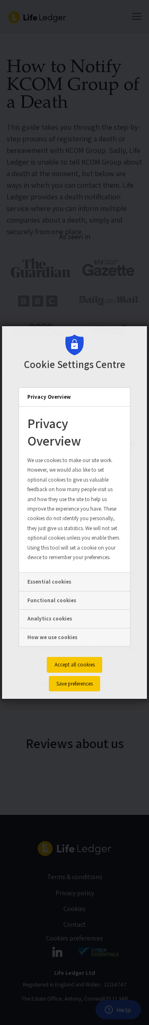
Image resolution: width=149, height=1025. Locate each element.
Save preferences (74, 683)
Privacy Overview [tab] (49, 396)
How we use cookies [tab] (52, 637)
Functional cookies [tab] (51, 600)
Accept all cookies (75, 664)
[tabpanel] (74, 490)
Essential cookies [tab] (49, 581)
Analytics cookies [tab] (49, 618)
